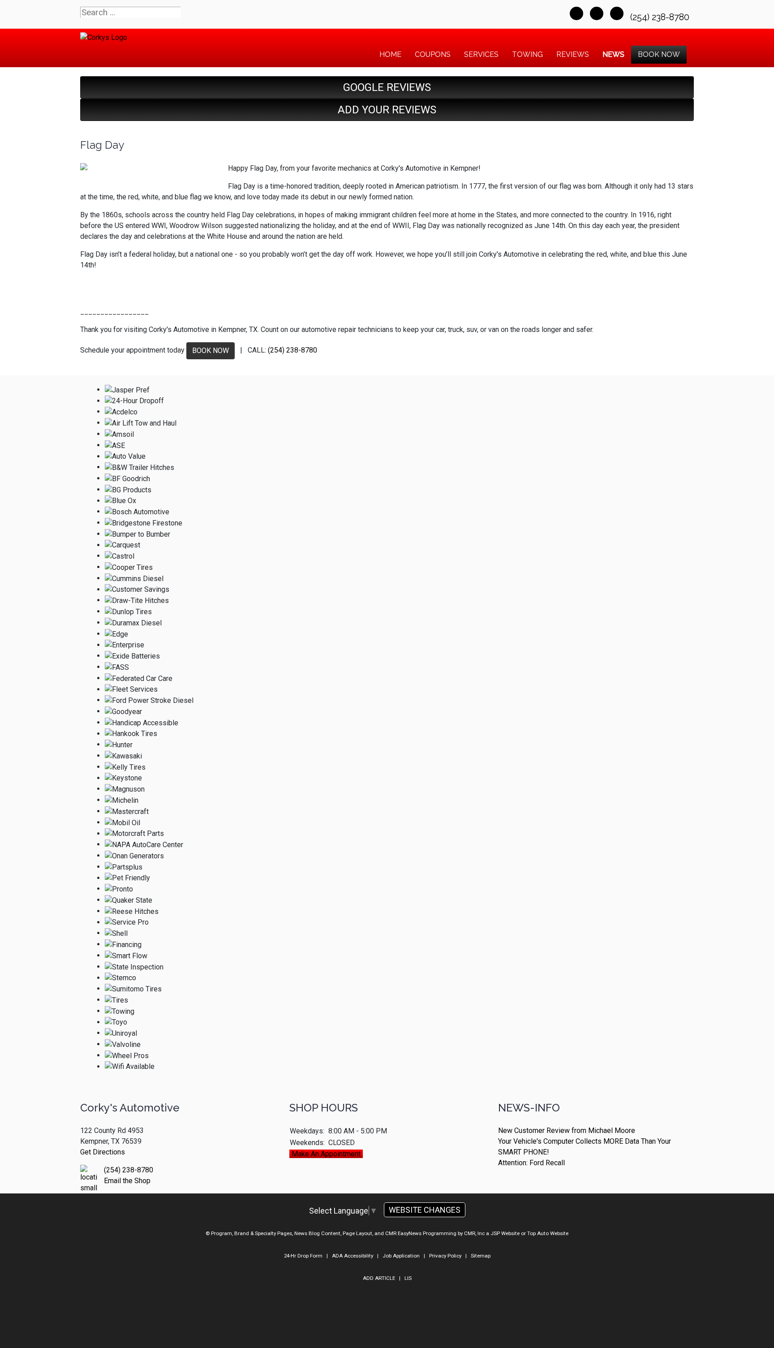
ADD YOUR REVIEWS (387, 109)
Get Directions (102, 1152)
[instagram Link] (617, 13)
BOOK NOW (210, 350)
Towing (527, 54)
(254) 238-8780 (661, 17)
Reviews (572, 54)
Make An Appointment (326, 1154)
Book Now (659, 54)
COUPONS (433, 54)
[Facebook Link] (576, 13)
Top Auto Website (547, 1233)
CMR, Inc (474, 1233)
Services (481, 54)
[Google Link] (596, 13)
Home (390, 54)
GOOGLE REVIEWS (387, 87)
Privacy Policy (445, 1256)
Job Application (401, 1256)
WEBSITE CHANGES (424, 1209)
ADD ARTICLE (379, 1278)
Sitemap (480, 1256)
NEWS (613, 54)
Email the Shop (127, 1180)
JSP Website (505, 1233)
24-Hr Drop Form (303, 1256)
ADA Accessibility (352, 1256)
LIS (408, 1278)
